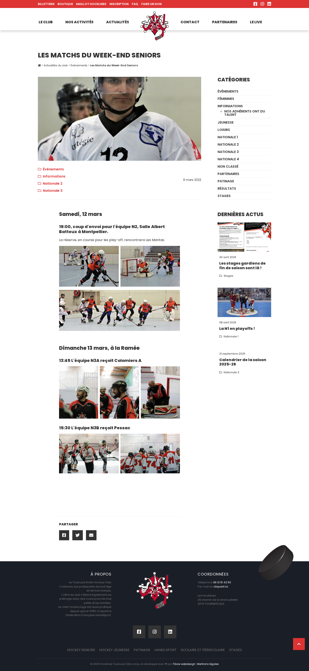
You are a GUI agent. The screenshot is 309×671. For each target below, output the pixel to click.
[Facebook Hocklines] (255, 4)
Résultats (227, 188)
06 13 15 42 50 (222, 582)
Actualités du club (56, 65)
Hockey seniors (81, 650)
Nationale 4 (228, 159)
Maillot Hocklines (91, 4)
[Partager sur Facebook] (64, 535)
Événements (79, 65)
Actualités (117, 22)
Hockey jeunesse (114, 650)
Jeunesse (226, 122)
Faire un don (151, 4)
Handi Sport (165, 650)
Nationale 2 (52, 183)
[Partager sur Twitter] (77, 535)
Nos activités (79, 22)
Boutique (65, 4)
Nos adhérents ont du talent (244, 113)
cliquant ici (221, 587)
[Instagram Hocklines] (262, 4)
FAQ (135, 4)
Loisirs (224, 129)
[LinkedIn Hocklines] (269, 4)
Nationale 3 (52, 190)
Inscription (119, 4)
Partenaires (224, 22)
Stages (224, 195)
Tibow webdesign (184, 664)
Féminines (226, 98)
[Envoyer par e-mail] (91, 535)
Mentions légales (208, 664)
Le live (256, 22)
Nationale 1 (228, 137)
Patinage (226, 181)
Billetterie (46, 4)
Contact (190, 22)
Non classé (228, 166)
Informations (54, 176)
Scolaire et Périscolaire (203, 650)
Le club (46, 22)
